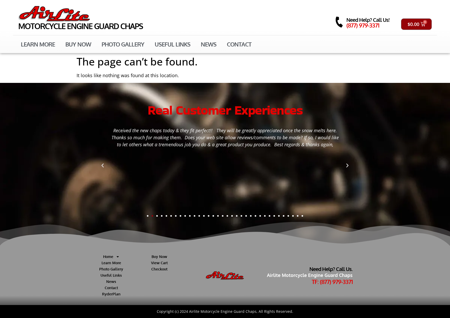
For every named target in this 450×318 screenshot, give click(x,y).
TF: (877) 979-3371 (332, 281)
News (208, 44)
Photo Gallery (123, 44)
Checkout (159, 269)
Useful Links (172, 44)
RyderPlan (111, 294)
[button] (102, 165)
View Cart (159, 263)
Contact (239, 44)
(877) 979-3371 (362, 25)
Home (108, 256)
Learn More (38, 44)
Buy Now (78, 44)
